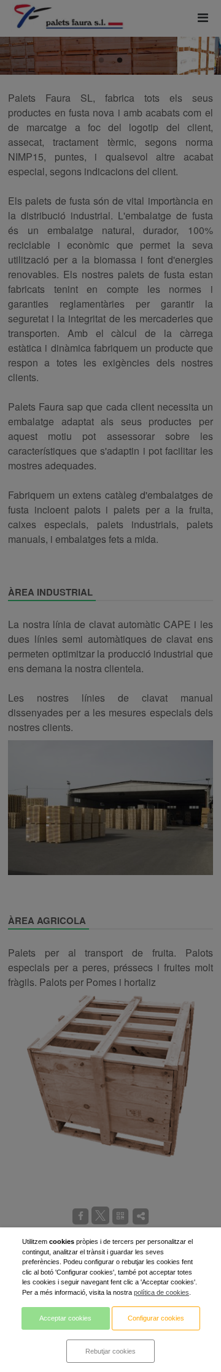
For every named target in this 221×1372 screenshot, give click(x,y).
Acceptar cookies (65, 1318)
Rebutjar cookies (110, 1351)
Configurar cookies (156, 1318)
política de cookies (161, 1292)
